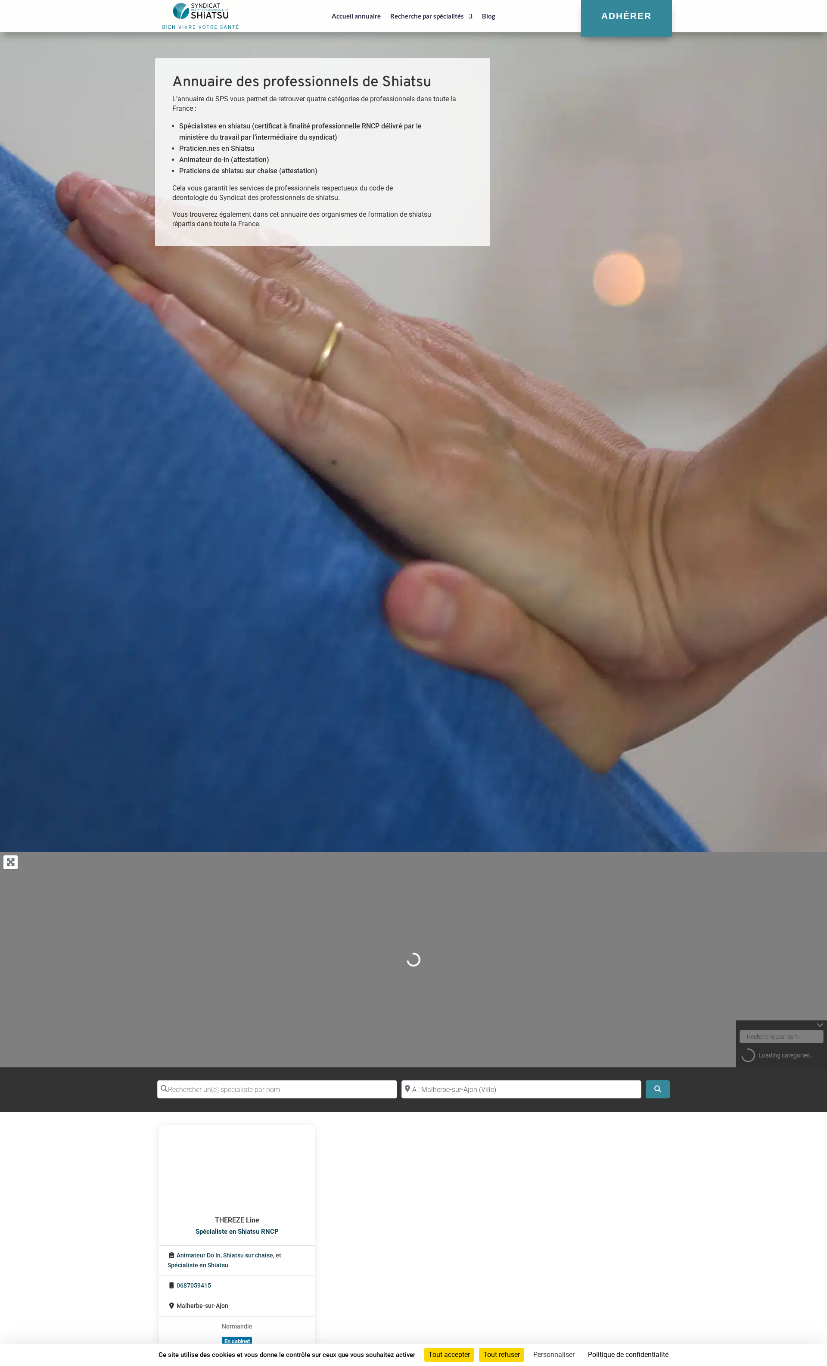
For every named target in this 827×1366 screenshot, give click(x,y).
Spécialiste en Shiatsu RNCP (237, 1231)
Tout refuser (501, 1354)
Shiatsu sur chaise (248, 1255)
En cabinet (237, 1341)
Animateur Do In (199, 1255)
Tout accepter (449, 1354)
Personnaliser (554, 1354)
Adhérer (626, 16)
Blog (488, 16)
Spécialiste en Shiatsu (198, 1265)
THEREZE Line (237, 1220)
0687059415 (194, 1285)
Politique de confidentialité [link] (628, 1354)
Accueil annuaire (356, 16)
